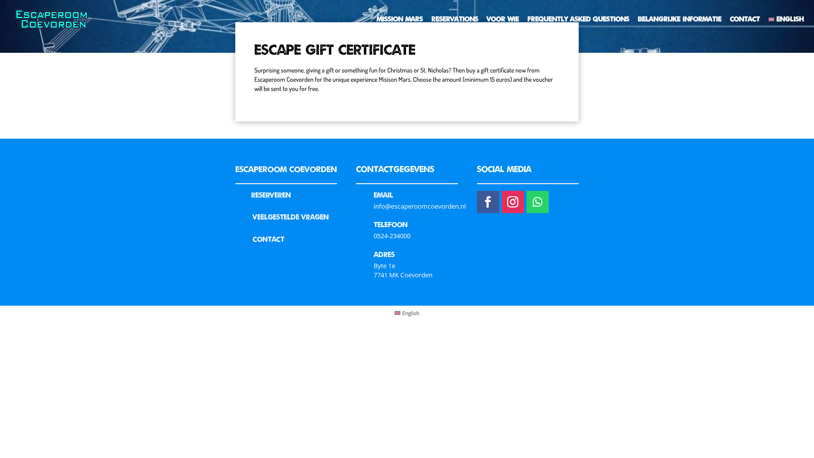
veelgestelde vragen (291, 216)
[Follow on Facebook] (488, 202)
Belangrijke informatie (679, 20)
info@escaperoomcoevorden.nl (420, 206)
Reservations (454, 20)
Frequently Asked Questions (578, 20)
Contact (745, 20)
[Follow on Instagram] (513, 202)
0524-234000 (392, 236)
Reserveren (271, 194)
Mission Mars (400, 20)
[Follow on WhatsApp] (538, 202)
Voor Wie (503, 20)
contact (268, 238)
